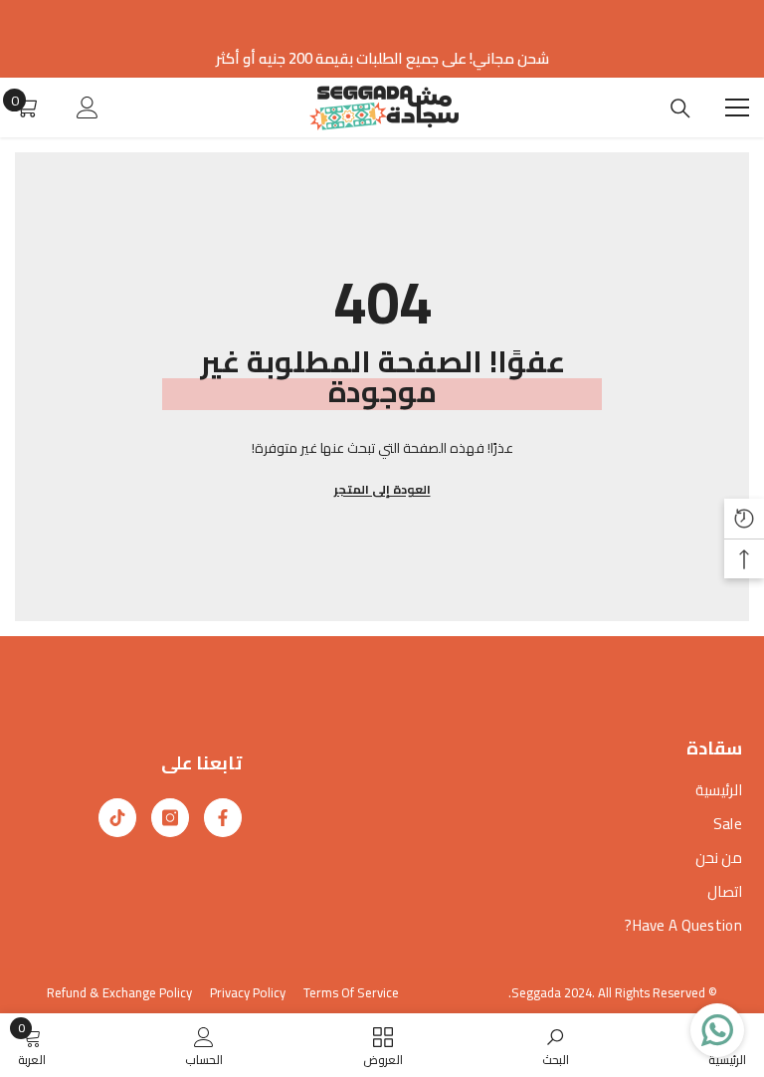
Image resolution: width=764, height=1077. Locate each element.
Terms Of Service (351, 992)
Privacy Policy (248, 992)
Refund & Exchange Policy (119, 992)
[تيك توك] (117, 817)
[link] (555, 1045)
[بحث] (680, 108)
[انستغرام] (170, 817)
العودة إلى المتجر (382, 489)
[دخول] (87, 107)
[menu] (737, 107)
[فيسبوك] (223, 817)
